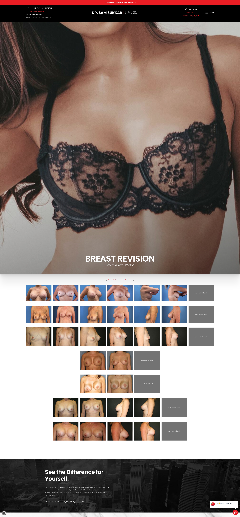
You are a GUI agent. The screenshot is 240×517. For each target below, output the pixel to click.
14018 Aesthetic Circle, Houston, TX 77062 (64, 501)
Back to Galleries (113, 280)
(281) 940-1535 (189, 9)
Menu (212, 13)
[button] (4, 513)
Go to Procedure (126, 280)
